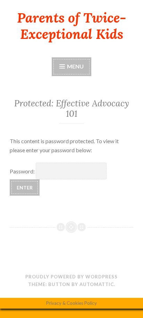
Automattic (96, 284)
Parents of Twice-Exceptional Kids (71, 26)
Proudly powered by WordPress (71, 276)
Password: (23, 171)
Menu (75, 66)
